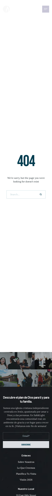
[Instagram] (36, 9)
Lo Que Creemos (26, 467)
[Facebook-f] (30, 9)
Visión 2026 (26, 479)
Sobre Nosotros (26, 461)
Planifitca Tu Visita (26, 473)
